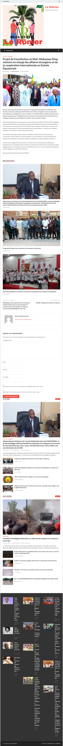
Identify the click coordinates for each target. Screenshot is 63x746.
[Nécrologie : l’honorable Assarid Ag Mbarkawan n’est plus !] (8, 657)
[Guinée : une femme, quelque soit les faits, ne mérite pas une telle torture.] (8, 561)
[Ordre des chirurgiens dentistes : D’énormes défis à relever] (28, 623)
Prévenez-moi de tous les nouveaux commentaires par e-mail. (23, 386)
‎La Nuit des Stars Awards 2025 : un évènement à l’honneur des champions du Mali (57, 606)
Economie (10, 439)
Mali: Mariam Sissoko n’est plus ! (17, 631)
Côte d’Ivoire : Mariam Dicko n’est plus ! (17, 647)
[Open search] (58, 50)
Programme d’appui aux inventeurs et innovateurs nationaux (22, 248)
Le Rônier (52, 7)
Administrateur (15, 71)
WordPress (51, 743)
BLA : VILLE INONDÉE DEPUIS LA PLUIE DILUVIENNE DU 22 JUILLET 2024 (36, 578)
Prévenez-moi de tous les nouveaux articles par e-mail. (21, 392)
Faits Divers (6, 536)
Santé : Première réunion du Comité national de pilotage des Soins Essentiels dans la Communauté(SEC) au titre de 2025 (37, 657)
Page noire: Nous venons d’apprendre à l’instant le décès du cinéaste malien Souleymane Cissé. (16, 609)
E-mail (5, 369)
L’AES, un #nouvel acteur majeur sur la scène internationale (31, 477)
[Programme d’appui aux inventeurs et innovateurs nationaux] (31, 229)
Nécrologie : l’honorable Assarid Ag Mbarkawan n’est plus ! (17, 664)
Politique (10, 56)
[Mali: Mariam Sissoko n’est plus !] (8, 628)
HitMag (58, 743)
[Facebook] (59, 1)
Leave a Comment (24, 71)
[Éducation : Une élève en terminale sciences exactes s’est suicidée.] (8, 570)
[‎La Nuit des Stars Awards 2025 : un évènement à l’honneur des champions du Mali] (48, 598)
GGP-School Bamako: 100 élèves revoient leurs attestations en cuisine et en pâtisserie (29, 292)
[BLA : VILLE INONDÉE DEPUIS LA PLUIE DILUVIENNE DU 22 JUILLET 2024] (8, 579)
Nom (4, 362)
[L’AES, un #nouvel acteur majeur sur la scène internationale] (8, 477)
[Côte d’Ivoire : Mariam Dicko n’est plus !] (8, 643)
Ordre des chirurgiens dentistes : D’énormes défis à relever (37, 629)
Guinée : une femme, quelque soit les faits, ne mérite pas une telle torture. (35, 560)
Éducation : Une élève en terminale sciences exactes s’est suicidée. (33, 569)
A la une (5, 56)
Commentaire (7, 340)
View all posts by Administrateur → (24, 319)
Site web (5, 377)
